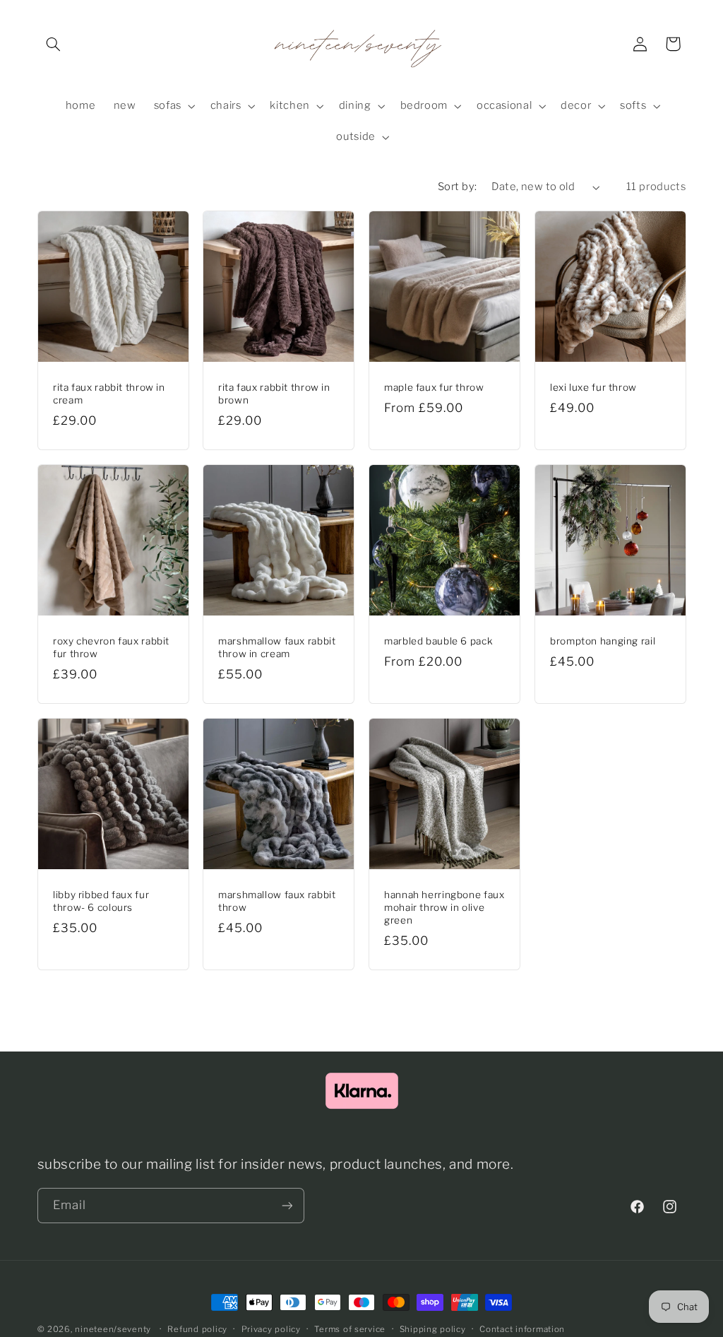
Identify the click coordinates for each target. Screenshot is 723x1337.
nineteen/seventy (113, 1329)
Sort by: (457, 186)
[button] (53, 44)
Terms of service (350, 1329)
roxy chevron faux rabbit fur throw (111, 647)
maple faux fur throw (434, 387)
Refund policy (197, 1329)
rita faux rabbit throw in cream (109, 394)
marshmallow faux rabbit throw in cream (277, 647)
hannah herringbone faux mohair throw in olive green (444, 907)
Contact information (522, 1329)
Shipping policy (433, 1329)
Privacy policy (271, 1329)
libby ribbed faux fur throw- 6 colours (101, 901)
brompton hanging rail (602, 641)
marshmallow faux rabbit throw (277, 901)
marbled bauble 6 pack (438, 641)
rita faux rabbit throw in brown (274, 394)
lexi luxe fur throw (593, 387)
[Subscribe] (286, 1205)
